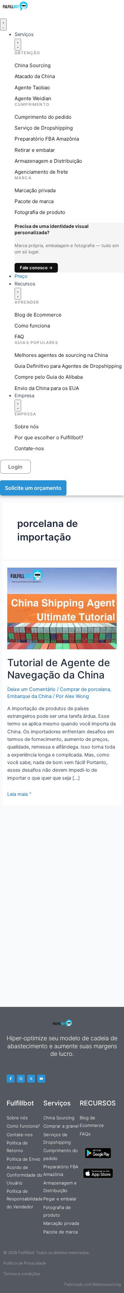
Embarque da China (29, 696)
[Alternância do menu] (3, 24)
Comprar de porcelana (85, 689)
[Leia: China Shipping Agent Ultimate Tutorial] (61, 608)
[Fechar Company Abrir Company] (18, 405)
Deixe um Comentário (31, 689)
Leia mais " (19, 794)
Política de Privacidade (24, 1263)
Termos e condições (21, 1273)
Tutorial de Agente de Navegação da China (58, 669)
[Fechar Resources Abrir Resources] (18, 294)
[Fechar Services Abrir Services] (18, 45)
